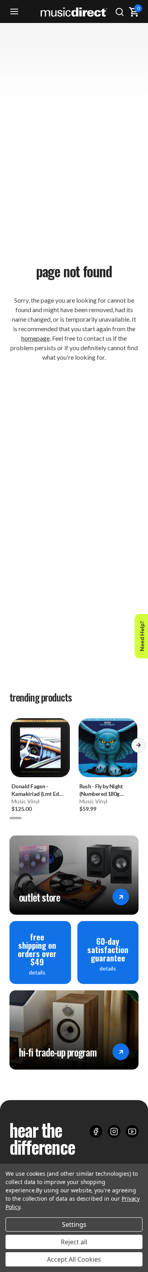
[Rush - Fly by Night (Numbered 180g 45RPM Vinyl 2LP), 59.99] (108, 748)
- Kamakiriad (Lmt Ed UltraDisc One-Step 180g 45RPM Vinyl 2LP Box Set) (37, 790)
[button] (138, 747)
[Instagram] (114, 1131)
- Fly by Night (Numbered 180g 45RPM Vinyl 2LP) (101, 790)
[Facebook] (96, 1131)
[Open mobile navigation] (14, 12)
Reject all (74, 1242)
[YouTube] (132, 1131)
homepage (35, 338)
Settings (74, 1224)
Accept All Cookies (74, 1259)
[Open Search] (119, 12)
